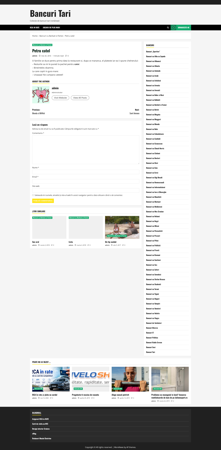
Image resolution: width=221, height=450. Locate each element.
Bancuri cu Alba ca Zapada (155, 56)
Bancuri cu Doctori (153, 158)
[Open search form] (168, 27)
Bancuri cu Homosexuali (155, 182)
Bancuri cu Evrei (152, 172)
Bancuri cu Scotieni (153, 260)
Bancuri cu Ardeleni (153, 80)
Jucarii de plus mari (51, 27)
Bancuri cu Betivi (152, 109)
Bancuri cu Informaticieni (155, 187)
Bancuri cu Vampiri (153, 303)
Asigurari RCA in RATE (40, 419)
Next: (134, 111)
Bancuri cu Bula (152, 129)
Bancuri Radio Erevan (154, 342)
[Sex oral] (49, 227)
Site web (35, 186)
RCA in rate (34, 27)
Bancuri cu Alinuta (153, 66)
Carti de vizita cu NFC (40, 423)
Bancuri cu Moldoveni (154, 206)
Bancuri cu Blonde (153, 124)
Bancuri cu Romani (153, 255)
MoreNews (119, 447)
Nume (35, 167)
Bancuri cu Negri (152, 221)
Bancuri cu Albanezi (153, 61)
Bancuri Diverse (152, 327)
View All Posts (80, 97)
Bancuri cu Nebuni (153, 216)
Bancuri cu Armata (153, 85)
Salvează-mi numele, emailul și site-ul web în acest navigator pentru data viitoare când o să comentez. (79, 195)
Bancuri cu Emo (152, 167)
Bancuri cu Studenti (153, 284)
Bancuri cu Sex (151, 264)
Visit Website (60, 97)
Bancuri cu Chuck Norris (155, 148)
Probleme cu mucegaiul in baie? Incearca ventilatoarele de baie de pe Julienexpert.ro (169, 396)
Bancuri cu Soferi (152, 269)
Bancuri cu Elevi (152, 163)
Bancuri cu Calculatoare (155, 134)
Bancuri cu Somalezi (153, 274)
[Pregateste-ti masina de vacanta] (90, 379)
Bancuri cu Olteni (152, 226)
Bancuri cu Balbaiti (153, 100)
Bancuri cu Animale (153, 70)
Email (35, 177)
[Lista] (86, 227)
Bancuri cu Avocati (153, 90)
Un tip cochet (110, 241)
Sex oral (35, 241)
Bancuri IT (150, 332)
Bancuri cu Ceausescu (154, 143)
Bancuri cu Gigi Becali (154, 177)
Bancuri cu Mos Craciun (155, 211)
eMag (34, 433)
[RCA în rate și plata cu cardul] (51, 379)
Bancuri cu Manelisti (153, 197)
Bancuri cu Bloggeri (153, 119)
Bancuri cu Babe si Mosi (155, 95)
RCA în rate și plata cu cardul (44, 394)
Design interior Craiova (40, 428)
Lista (71, 241)
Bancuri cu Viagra (152, 318)
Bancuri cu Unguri (152, 298)
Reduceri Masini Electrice (41, 438)
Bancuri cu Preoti (152, 250)
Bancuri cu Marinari (153, 201)
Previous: (38, 111)
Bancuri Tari (50, 13)
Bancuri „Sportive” (153, 51)
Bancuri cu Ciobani (153, 153)
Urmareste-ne (183, 27)
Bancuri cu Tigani (152, 294)
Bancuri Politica (152, 337)
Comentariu (38, 133)
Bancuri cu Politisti (153, 245)
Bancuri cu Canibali (153, 138)
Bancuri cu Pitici (152, 240)
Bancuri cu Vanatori (153, 308)
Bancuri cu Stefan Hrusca (155, 279)
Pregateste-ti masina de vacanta (85, 394)
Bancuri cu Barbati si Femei (42, 45)
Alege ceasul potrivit (120, 394)
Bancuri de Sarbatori (153, 323)
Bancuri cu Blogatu (153, 114)
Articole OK (38, 389)
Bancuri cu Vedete (153, 313)
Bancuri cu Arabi (152, 75)
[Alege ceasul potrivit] (130, 379)
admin (34, 56)
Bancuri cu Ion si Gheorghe (156, 192)
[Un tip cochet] (122, 227)
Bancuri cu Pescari (153, 235)
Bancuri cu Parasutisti (154, 231)
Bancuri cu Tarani (152, 289)
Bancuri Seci (150, 347)
